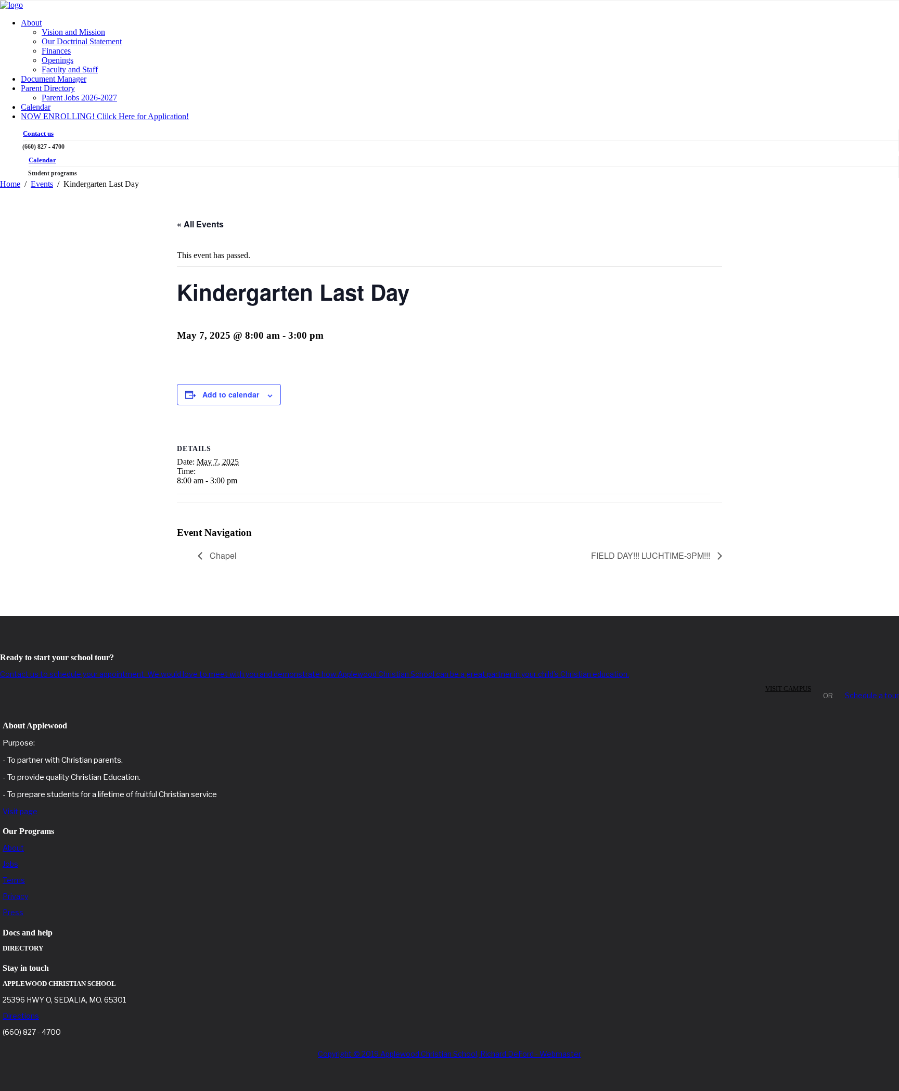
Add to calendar (230, 394)
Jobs (10, 863)
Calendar (35, 106)
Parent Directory (48, 88)
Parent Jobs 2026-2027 (79, 97)
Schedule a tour (872, 695)
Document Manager (53, 78)
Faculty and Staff (70, 69)
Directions (21, 1015)
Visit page (20, 811)
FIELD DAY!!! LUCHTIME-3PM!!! (651, 555)
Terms (14, 880)
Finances (56, 50)
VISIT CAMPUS (788, 688)
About (31, 22)
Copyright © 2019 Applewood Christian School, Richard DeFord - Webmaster (449, 1053)
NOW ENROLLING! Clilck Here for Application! (105, 116)
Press (13, 912)
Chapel (222, 555)
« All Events (200, 224)
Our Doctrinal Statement (82, 41)
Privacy (15, 896)
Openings (57, 60)
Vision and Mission (73, 32)
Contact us (38, 133)
